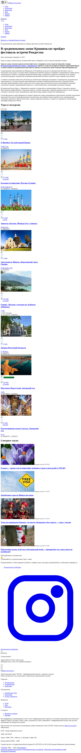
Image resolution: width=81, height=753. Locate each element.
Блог (6, 12)
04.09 (3, 187)
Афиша (7, 15)
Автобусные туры (11, 693)
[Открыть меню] (4, 2)
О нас (7, 703)
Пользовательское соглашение (33, 749)
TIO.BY (4, 748)
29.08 (3, 268)
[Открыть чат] (2, 666)
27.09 (3, 351)
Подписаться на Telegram (12, 567)
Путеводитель (9, 682)
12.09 (10, 268)
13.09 (2, 311)
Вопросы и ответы (11, 713)
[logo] (14, 3)
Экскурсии (8, 8)
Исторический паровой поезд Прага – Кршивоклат (19, 66)
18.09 (7, 187)
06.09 (3, 227)
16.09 (2, 392)
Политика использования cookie (55, 749)
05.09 (7, 268)
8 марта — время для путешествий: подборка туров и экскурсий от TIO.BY (33, 468)
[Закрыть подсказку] (1, 651)
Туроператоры (9, 684)
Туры (6, 6)
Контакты (8, 707)
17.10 (6, 146)
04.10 (6, 227)
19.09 (3, 146)
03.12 (2, 434)
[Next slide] (5, 109)
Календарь (8, 10)
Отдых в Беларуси (11, 696)
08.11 (6, 351)
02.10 (10, 187)
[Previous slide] (2, 109)
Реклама (7, 715)
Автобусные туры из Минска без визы (17, 495)
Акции (7, 13)
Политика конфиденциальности (11, 749)
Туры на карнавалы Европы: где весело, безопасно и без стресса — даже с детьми (36, 522)
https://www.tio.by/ (71, 726)
